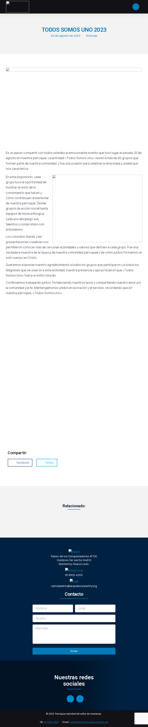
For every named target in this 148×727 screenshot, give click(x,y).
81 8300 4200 (51, 722)
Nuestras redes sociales (74, 680)
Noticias (91, 36)
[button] (20, 463)
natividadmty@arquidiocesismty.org (89, 722)
